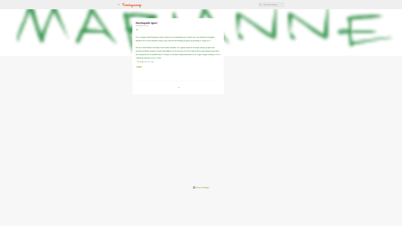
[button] (137, 29)
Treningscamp (131, 5)
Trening (139, 67)
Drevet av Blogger (202, 187)
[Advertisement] (178, 112)
